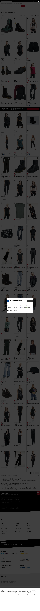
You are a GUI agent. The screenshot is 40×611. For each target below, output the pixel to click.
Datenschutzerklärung (33, 594)
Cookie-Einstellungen (9, 594)
